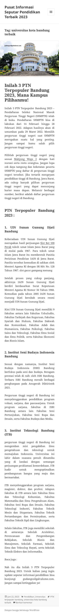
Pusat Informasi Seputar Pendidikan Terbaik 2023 (22, 12)
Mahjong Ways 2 (25, 159)
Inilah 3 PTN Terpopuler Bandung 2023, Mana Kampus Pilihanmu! (27, 92)
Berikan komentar (24, 602)
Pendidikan (29, 596)
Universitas (40, 596)
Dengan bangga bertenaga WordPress (22, 610)
